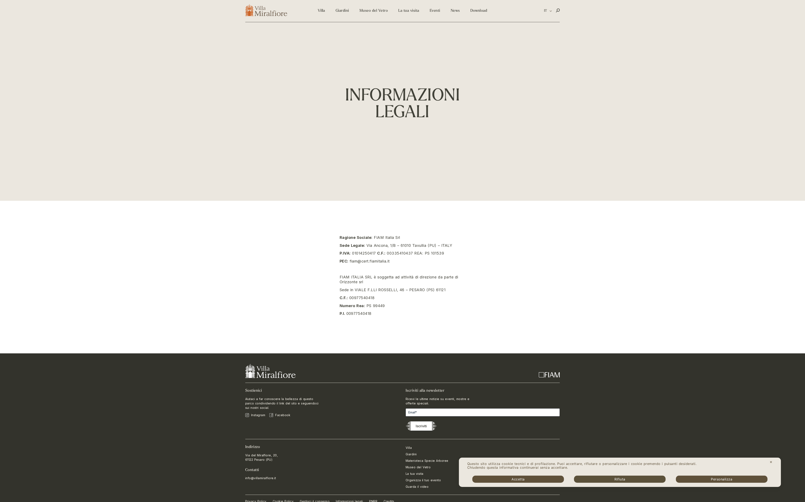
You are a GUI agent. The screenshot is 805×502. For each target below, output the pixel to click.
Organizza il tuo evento (423, 480)
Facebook (282, 415)
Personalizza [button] (721, 479)
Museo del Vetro (374, 11)
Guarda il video (417, 486)
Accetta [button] (518, 479)
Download (478, 11)
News (455, 11)
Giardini (342, 11)
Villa (321, 11)
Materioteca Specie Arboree (427, 460)
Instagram (258, 415)
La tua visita (408, 11)
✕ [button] (771, 462)
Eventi (435, 11)
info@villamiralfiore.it (260, 478)
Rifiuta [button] (619, 479)
